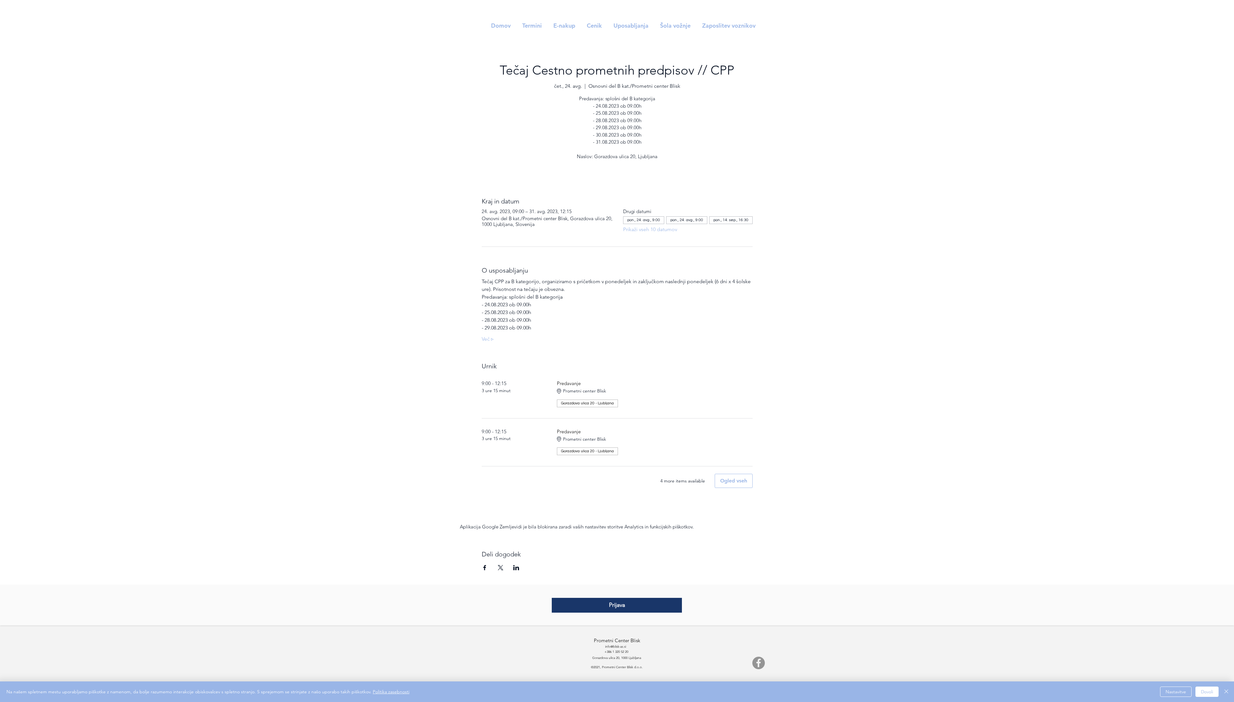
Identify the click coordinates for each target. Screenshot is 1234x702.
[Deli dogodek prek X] (500, 567)
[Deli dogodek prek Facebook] (485, 567)
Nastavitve (1176, 692)
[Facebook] (758, 663)
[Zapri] (1226, 692)
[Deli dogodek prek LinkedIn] (516, 567)
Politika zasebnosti (391, 692)
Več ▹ (488, 339)
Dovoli (1207, 692)
